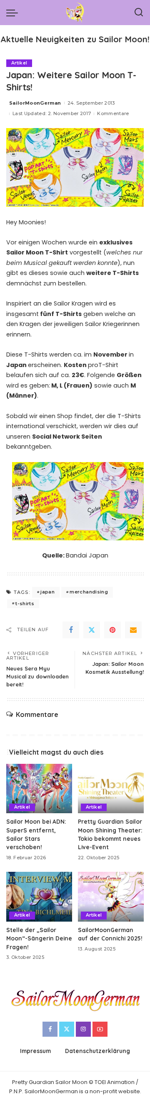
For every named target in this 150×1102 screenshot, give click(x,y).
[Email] (133, 630)
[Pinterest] (112, 630)
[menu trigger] (14, 12)
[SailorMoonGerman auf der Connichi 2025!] (111, 897)
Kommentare (113, 113)
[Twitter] (91, 630)
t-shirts (24, 603)
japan (47, 592)
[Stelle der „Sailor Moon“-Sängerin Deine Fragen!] (39, 897)
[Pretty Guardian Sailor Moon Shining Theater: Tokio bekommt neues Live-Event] (111, 789)
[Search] (139, 12)
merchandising (89, 592)
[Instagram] (83, 1029)
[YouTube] (100, 1029)
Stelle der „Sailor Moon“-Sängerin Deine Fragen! (39, 938)
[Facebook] (70, 630)
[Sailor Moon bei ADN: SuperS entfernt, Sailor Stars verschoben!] (39, 789)
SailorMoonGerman (35, 103)
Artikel (19, 63)
